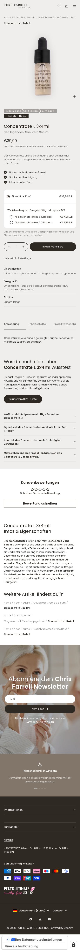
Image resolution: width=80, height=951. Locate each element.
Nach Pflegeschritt (24, 17)
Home (7, 17)
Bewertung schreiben (40, 503)
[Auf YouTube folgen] (49, 919)
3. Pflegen (48, 110)
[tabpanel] (40, 340)
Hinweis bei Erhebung (21, 946)
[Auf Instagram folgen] (40, 919)
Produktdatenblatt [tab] (65, 324)
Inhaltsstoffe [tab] (37, 324)
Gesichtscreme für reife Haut (50, 629)
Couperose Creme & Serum (49, 602)
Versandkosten (23, 146)
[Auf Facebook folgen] (30, 919)
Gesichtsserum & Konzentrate (55, 17)
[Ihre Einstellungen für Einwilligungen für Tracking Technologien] (73, 944)
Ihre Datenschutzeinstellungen (38, 939)
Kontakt (8, 839)
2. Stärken (31, 110)
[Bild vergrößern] (74, 96)
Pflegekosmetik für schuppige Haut (24, 621)
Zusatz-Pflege (17, 116)
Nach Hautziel (22, 602)
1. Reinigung (13, 110)
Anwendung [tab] (11, 324)
